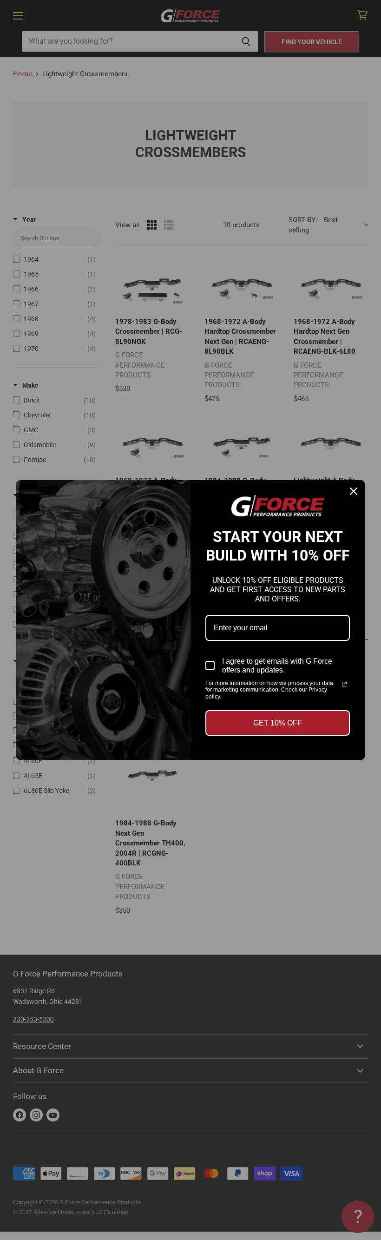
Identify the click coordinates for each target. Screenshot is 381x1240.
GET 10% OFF (277, 723)
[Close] (353, 491)
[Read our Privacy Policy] (344, 684)
